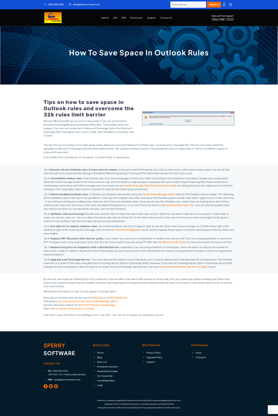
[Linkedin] (56, 386)
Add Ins (105, 17)
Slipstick (98, 297)
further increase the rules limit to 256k (184, 266)
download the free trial (180, 205)
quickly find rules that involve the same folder (151, 185)
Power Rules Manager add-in (159, 194)
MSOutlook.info (118, 297)
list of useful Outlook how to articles (73, 308)
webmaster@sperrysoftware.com (167, 400)
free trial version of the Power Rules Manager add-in (88, 301)
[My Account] (224, 4)
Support (151, 17)
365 (115, 17)
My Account (136, 17)
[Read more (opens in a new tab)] (54, 5)
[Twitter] (51, 386)
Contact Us (166, 17)
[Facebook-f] (46, 386)
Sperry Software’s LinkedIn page (96, 304)
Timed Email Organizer (127, 229)
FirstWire (170, 404)
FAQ (123, 17)
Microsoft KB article (174, 242)
